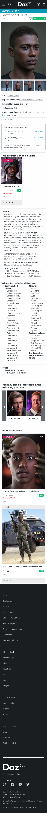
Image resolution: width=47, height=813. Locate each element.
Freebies (6, 737)
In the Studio (8, 703)
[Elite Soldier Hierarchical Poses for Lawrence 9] (23, 536)
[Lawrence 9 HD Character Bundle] (11, 170)
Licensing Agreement (11, 801)
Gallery (6, 709)
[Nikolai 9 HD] (37, 403)
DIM (42, 112)
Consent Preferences (11, 640)
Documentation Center (12, 629)
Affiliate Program (9, 623)
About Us (7, 669)
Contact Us (7, 601)
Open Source (8, 634)
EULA (12, 803)
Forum (5, 714)
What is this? (38, 131)
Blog (5, 663)
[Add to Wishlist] (30, 18)
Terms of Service (28, 801)
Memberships (8, 657)
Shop (5, 732)
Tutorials (6, 606)
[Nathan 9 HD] (17, 403)
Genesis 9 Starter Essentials (31, 99)
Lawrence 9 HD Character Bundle (18, 256)
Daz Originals (13, 95)
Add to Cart (39, 19)
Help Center (8, 612)
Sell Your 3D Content (11, 618)
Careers (6, 680)
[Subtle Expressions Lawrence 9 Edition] (23, 461)
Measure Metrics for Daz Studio (18, 265)
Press (5, 674)
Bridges (6, 685)
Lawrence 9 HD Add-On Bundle (17, 259)
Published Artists (10, 743)
